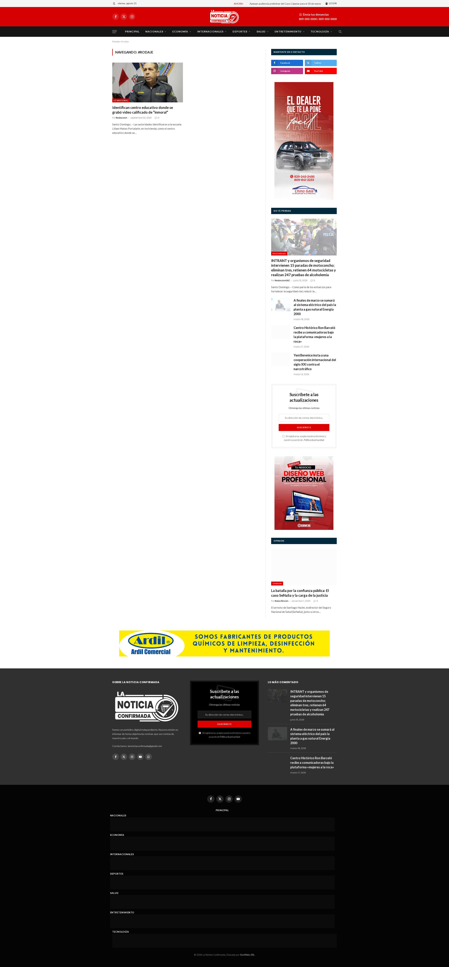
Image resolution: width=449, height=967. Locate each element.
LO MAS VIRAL (121, 100)
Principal (132, 31)
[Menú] (114, 32)
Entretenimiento (288, 31)
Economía (180, 31)
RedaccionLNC (282, 280)
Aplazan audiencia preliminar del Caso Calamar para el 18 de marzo (285, 3)
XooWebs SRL (247, 954)
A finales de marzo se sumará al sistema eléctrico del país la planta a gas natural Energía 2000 (315, 307)
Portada (116, 41)
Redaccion (121, 117)
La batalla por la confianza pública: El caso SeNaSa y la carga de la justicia (300, 592)
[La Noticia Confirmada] (224, 16)
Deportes (240, 31)
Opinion (277, 583)
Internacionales (210, 31)
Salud (261, 31)
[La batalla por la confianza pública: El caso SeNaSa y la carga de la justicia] (304, 567)
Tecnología (320, 31)
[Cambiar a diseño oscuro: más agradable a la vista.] (114, 3)
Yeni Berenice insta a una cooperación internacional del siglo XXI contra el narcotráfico (315, 362)
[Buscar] (340, 32)
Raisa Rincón (281, 600)
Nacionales (154, 31)
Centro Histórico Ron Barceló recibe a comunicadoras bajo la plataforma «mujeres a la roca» (314, 334)
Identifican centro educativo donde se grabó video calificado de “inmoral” (142, 109)
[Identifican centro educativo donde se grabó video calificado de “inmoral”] (147, 82)
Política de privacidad (314, 440)
